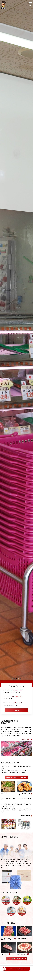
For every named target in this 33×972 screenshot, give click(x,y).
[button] (12, 678)
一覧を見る (16, 710)
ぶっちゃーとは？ (26, 739)
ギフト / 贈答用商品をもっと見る (16, 959)
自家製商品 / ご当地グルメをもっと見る (16, 777)
